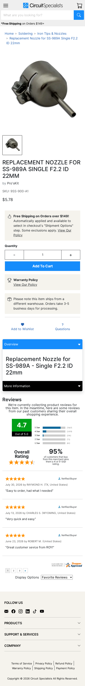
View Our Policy (25, 285)
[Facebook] (15, 611)
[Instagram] (22, 611)
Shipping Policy (43, 668)
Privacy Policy (43, 663)
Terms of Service (21, 663)
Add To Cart (42, 266)
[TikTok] (36, 611)
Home (9, 33)
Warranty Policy (21, 668)
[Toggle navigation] (5, 5)
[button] (5, 5)
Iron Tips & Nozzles (51, 33)
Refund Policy (63, 663)
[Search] (79, 15)
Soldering (25, 33)
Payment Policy (65, 668)
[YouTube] (43, 611)
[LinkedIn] (29, 611)
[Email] (7, 611)
